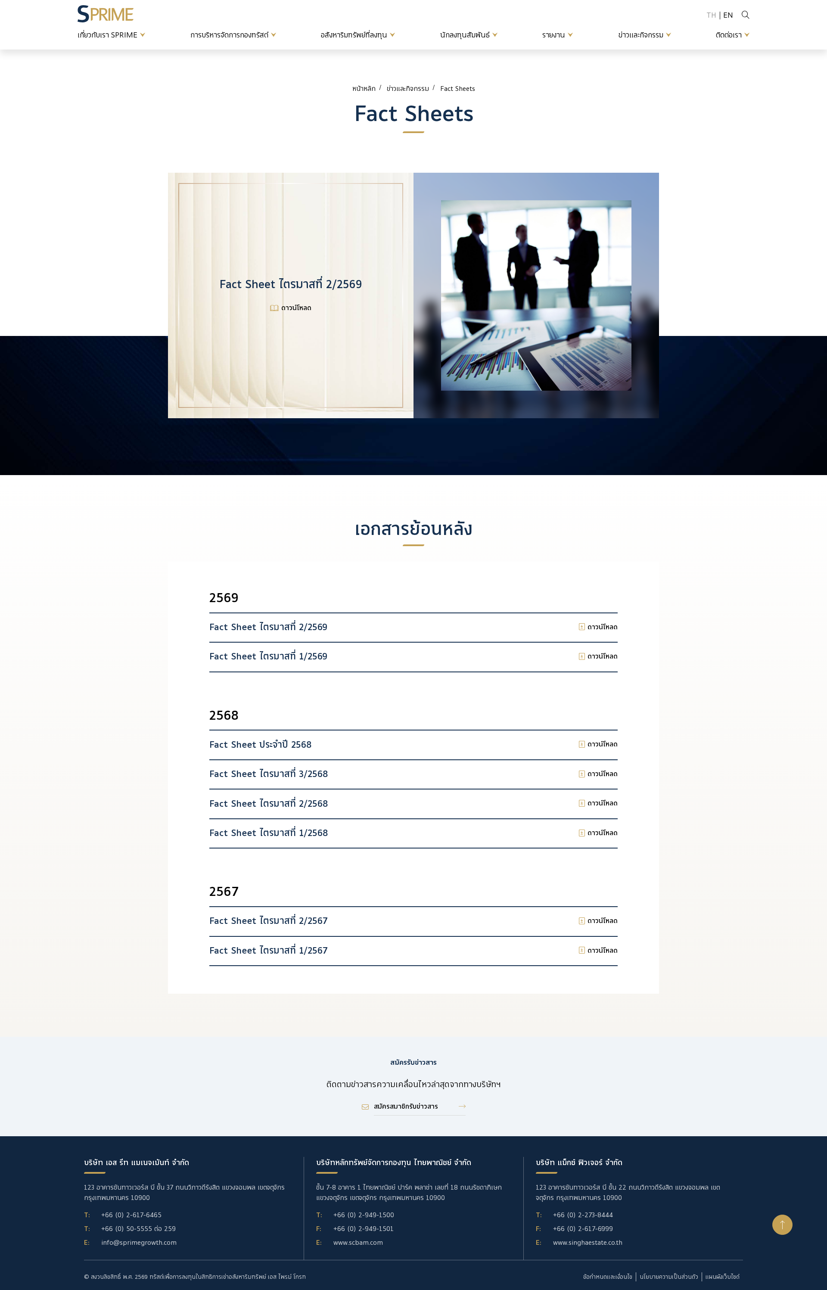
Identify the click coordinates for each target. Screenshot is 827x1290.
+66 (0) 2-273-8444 (583, 1215)
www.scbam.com (358, 1242)
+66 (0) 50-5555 (126, 1229)
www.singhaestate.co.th (587, 1242)
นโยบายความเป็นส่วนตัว (669, 1276)
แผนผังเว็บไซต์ (723, 1276)
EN (728, 15)
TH (711, 15)
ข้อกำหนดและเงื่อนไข (607, 1276)
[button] (782, 1225)
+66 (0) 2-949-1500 (363, 1215)
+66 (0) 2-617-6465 (131, 1215)
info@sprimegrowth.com (139, 1242)
